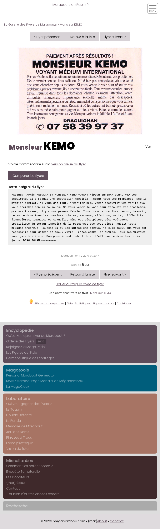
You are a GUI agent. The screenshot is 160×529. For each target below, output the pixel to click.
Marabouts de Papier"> (70, 4)
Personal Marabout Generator (30, 375)
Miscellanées (19, 461)
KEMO (59, 146)
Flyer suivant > (115, 36)
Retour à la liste (82, 36)
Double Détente (19, 415)
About (102, 521)
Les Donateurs (17, 477)
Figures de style (103, 303)
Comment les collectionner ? (29, 466)
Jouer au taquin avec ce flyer (80, 284)
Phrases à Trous (19, 437)
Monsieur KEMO (100, 293)
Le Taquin (14, 409)
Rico (85, 264)
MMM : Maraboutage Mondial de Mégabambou (44, 381)
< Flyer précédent (48, 36)
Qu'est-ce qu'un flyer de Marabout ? (35, 335)
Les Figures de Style (21, 352)
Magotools (17, 370)
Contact (13, 488)
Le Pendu (13, 420)
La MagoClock (17, 386)
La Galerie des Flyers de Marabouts (30, 24)
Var (148, 146)
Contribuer (124, 303)
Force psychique (19, 443)
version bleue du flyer (68, 164)
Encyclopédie (20, 330)
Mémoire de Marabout (24, 426)
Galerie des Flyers (25, 341)
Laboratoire (18, 398)
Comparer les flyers (28, 175)
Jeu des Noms (17, 431)
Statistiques (83, 303)
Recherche (17, 506)
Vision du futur (18, 448)
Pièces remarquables (49, 303)
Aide (70, 303)
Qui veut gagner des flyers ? (29, 403)
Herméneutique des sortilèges (30, 358)
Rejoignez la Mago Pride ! (26, 346)
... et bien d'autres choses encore (33, 494)
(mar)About (15, 482)
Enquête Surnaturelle (23, 471)
